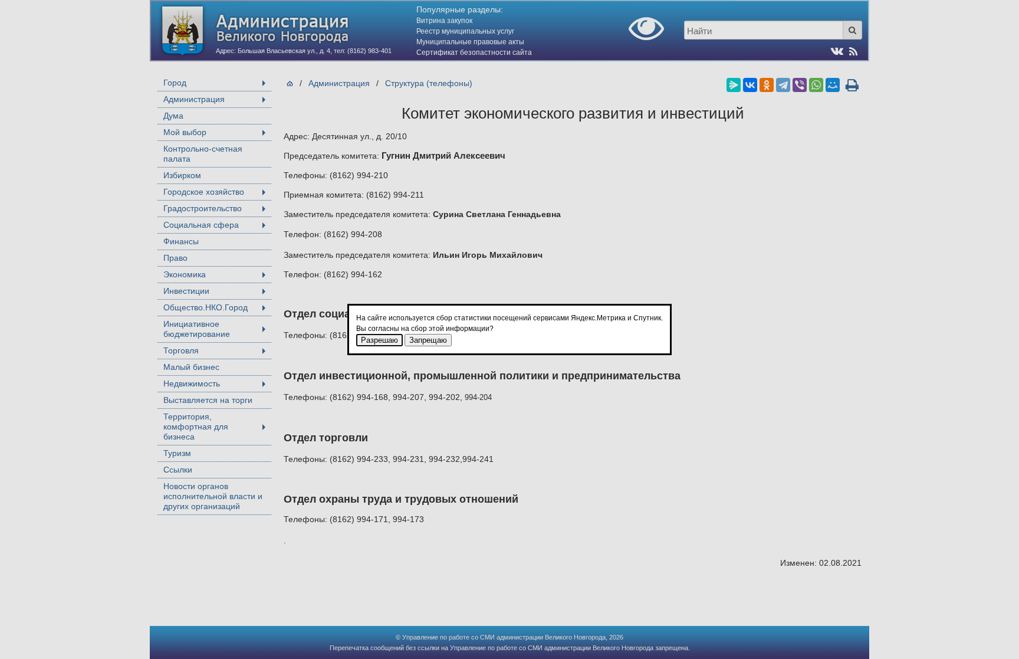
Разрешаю (379, 340)
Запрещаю (428, 340)
